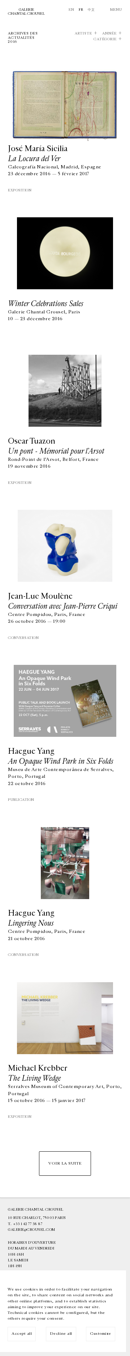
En (71, 10)
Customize (100, 1333)
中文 (91, 10)
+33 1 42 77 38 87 (28, 1224)
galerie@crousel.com (31, 1230)
